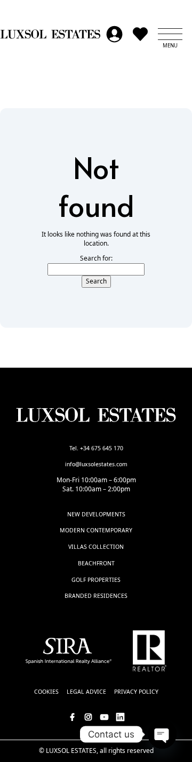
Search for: (96, 258)
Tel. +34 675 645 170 (96, 448)
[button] (170, 34)
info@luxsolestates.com (96, 464)
